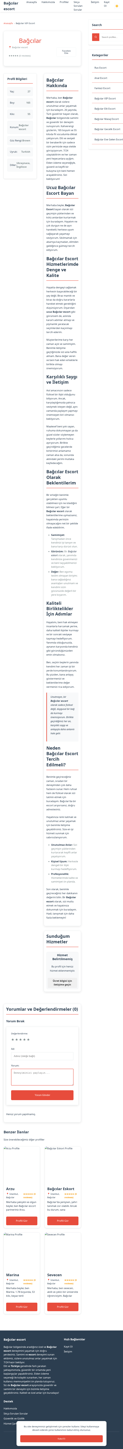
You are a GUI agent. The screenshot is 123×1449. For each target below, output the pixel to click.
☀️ (117, 6)
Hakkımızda (48, 2)
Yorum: (15, 1065)
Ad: (13, 1049)
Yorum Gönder (42, 1095)
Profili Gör (22, 1220)
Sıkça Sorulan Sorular (78, 5)
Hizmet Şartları (12, 1423)
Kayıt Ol (68, 1346)
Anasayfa (31, 2)
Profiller (64, 2)
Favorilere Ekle (66, 52)
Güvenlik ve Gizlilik (14, 1418)
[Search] (95, 37)
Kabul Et (61, 1439)
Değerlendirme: (19, 1033)
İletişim (95, 2)
